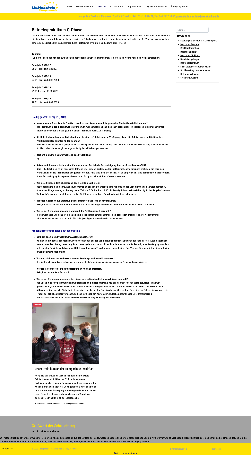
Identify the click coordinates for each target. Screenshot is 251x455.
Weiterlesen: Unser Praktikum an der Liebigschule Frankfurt (60, 403)
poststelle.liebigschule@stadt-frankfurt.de (197, 16)
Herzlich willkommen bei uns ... (47, 431)
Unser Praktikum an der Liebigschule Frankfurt (64, 369)
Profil (100, 6)
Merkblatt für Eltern (190, 55)
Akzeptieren (7, 448)
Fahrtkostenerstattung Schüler (195, 66)
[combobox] (192, 30)
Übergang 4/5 (178, 6)
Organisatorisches (155, 6)
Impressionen (134, 6)
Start (69, 6)
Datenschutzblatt (188, 51)
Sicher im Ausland (189, 77)
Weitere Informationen (125, 453)
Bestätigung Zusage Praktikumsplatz (198, 40)
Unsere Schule (83, 6)
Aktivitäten (115, 6)
